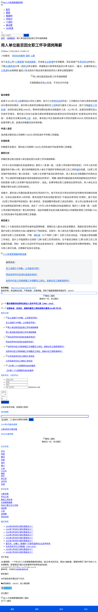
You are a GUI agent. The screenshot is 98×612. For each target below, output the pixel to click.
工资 (53, 105)
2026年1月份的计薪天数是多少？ (19, 552)
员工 (10, 62)
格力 (3, 466)
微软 (3, 474)
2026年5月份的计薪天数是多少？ (19, 535)
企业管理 (49, 62)
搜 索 (26, 35)
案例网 (11, 66)
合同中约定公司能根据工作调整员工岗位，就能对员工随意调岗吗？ (38, 281)
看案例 (9, 16)
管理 (21, 62)
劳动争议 (84, 62)
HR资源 (9, 28)
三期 (32, 56)
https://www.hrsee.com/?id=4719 (23, 288)
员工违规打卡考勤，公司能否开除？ (23, 268)
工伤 (3, 511)
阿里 (3, 454)
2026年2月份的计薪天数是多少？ (19, 549)
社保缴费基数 (6, 502)
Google (4, 471)
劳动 (26, 66)
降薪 (33, 62)
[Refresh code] (34, 387)
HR (6, 66)
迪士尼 (4, 479)
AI (46, 83)
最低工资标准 (6, 500)
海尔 (3, 463)
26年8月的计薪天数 (9, 429)
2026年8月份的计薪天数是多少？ (19, 526)
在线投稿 (18, 569)
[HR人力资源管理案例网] (12, 3)
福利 (78, 169)
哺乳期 (37, 235)
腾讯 (3, 457)
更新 (8, 13)
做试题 (9, 25)
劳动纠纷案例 (18, 56)
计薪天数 (5, 494)
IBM (3, 476)
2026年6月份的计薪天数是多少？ (19, 532)
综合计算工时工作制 (9, 505)
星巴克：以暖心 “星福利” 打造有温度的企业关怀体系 (28, 544)
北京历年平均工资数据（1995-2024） (21, 546)
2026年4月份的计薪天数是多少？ (19, 538)
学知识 (9, 19)
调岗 (28, 56)
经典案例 (11, 38)
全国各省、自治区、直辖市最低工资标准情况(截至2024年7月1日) (34, 308)
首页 (8, 9)
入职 (19, 101)
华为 (3, 451)
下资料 (9, 22)
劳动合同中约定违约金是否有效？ (22, 274)
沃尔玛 (4, 481)
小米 (3, 468)
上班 (28, 118)
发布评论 (5, 402)
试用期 (4, 514)
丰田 (3, 484)
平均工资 (5, 497)
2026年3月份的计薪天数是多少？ (19, 541)
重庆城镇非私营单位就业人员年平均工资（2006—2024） (30, 304)
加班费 (4, 508)
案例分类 (25, 569)
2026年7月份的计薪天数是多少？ (19, 529)
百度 (3, 460)
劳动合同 (58, 101)
